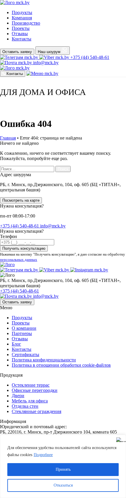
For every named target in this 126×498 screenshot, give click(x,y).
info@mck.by (53, 225)
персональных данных (18, 259)
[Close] (119, 439)
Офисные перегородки (34, 390)
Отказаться (63, 485)
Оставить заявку (17, 52)
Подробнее (43, 455)
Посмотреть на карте (21, 200)
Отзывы (20, 338)
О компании (24, 328)
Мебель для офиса (30, 400)
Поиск (63, 169)
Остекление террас (31, 385)
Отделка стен (25, 406)
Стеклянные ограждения (36, 411)
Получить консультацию (23, 248)
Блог (16, 343)
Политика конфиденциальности (44, 359)
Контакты (21, 349)
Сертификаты (25, 354)
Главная (8, 137)
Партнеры (22, 333)
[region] (63, 466)
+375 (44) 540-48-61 (89, 57)
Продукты (22, 317)
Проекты (21, 322)
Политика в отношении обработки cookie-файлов (61, 365)
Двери (18, 395)
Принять (63, 469)
